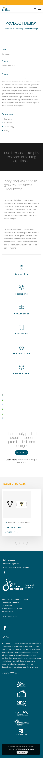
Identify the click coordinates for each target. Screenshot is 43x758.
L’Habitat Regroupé (11, 563)
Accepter (22, 752)
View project (10, 532)
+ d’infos (5, 637)
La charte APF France (10, 673)
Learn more (11, 459)
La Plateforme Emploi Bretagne (16, 567)
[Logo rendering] (17, 504)
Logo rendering (13, 527)
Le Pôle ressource (10, 560)
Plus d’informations (28, 749)
